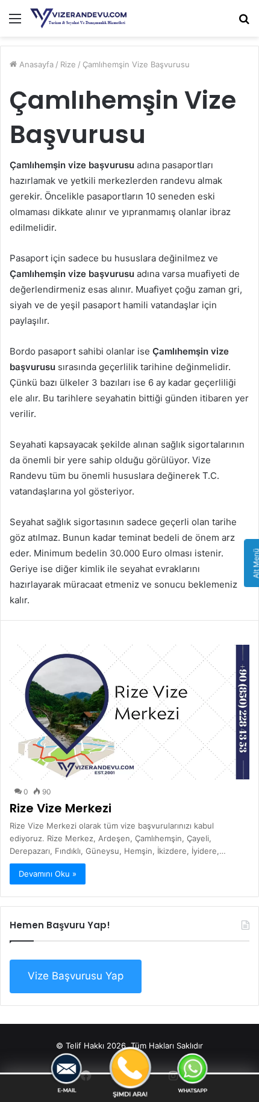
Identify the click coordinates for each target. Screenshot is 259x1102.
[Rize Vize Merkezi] (129, 712)
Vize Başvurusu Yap (75, 976)
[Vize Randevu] (78, 18)
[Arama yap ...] (244, 22)
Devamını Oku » (47, 873)
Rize (68, 64)
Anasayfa (35, 64)
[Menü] (15, 22)
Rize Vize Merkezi (60, 808)
